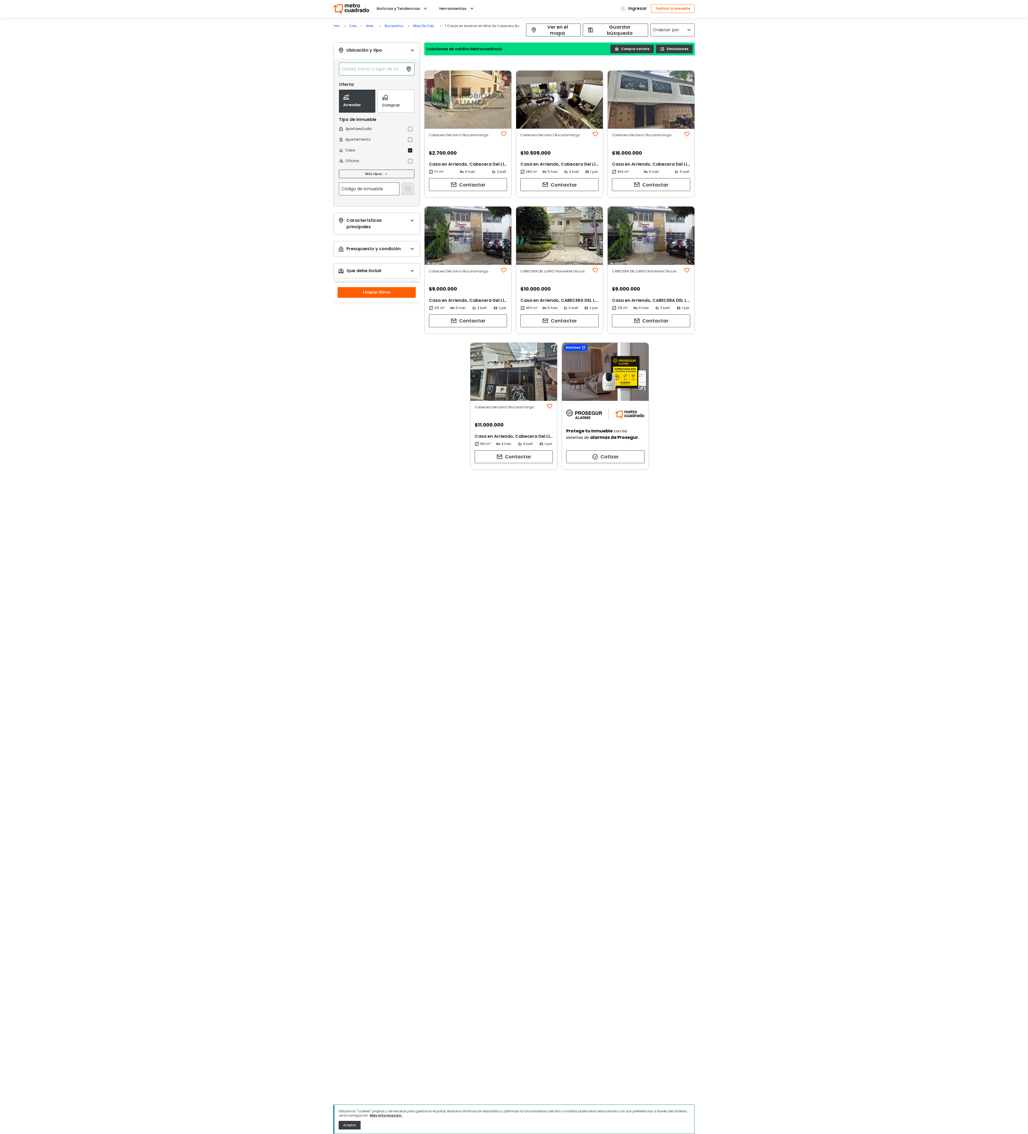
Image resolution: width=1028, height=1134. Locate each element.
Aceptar (349, 1125)
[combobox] (372, 69)
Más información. (386, 1115)
